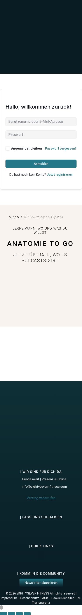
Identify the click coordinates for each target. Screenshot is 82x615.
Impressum (9, 598)
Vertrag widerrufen (41, 498)
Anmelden (41, 163)
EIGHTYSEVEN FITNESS (33, 593)
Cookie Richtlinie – (64, 598)
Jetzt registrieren (60, 174)
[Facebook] (35, 527)
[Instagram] (23, 527)
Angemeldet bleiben (26, 148)
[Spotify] (58, 527)
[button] (64, 36)
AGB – (46, 598)
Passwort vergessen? (61, 148)
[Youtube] (46, 527)
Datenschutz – (31, 598)
